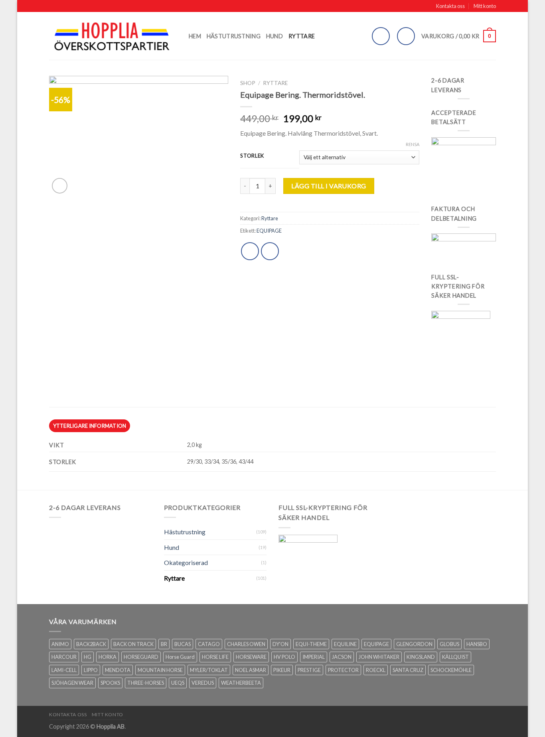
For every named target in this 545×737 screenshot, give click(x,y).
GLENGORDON (414, 644)
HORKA (108, 657)
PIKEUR (281, 670)
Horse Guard (180, 657)
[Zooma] (59, 186)
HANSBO (476, 644)
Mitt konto (485, 6)
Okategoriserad (186, 562)
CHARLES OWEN (246, 644)
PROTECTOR (343, 670)
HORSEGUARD (141, 657)
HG (87, 657)
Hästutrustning (234, 36)
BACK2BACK (91, 644)
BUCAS (182, 644)
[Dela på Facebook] (250, 251)
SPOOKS (110, 683)
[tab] (89, 425)
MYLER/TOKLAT (209, 670)
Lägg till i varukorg (328, 186)
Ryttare (301, 36)
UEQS (177, 683)
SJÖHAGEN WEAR (72, 683)
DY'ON (280, 644)
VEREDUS (203, 683)
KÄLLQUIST (455, 657)
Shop (247, 83)
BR (164, 644)
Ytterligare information (89, 426)
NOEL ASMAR (250, 670)
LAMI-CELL (64, 670)
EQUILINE (345, 644)
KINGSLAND (421, 657)
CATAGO (209, 644)
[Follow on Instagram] (381, 36)
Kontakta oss (450, 6)
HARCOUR (64, 657)
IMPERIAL (313, 657)
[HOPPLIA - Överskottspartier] (113, 36)
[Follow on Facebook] (406, 36)
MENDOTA (117, 670)
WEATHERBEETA (241, 683)
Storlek (252, 156)
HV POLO (284, 657)
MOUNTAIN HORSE (160, 670)
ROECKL (375, 670)
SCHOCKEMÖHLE (451, 670)
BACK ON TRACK (133, 644)
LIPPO (91, 670)
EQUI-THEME (311, 644)
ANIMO (60, 644)
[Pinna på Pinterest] (270, 251)
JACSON (341, 657)
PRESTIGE (309, 670)
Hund (274, 36)
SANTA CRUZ (408, 670)
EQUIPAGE (269, 230)
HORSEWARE (251, 657)
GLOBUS (449, 644)
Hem (195, 36)
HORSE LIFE (215, 657)
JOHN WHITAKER (379, 657)
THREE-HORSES (145, 683)
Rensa (412, 144)
